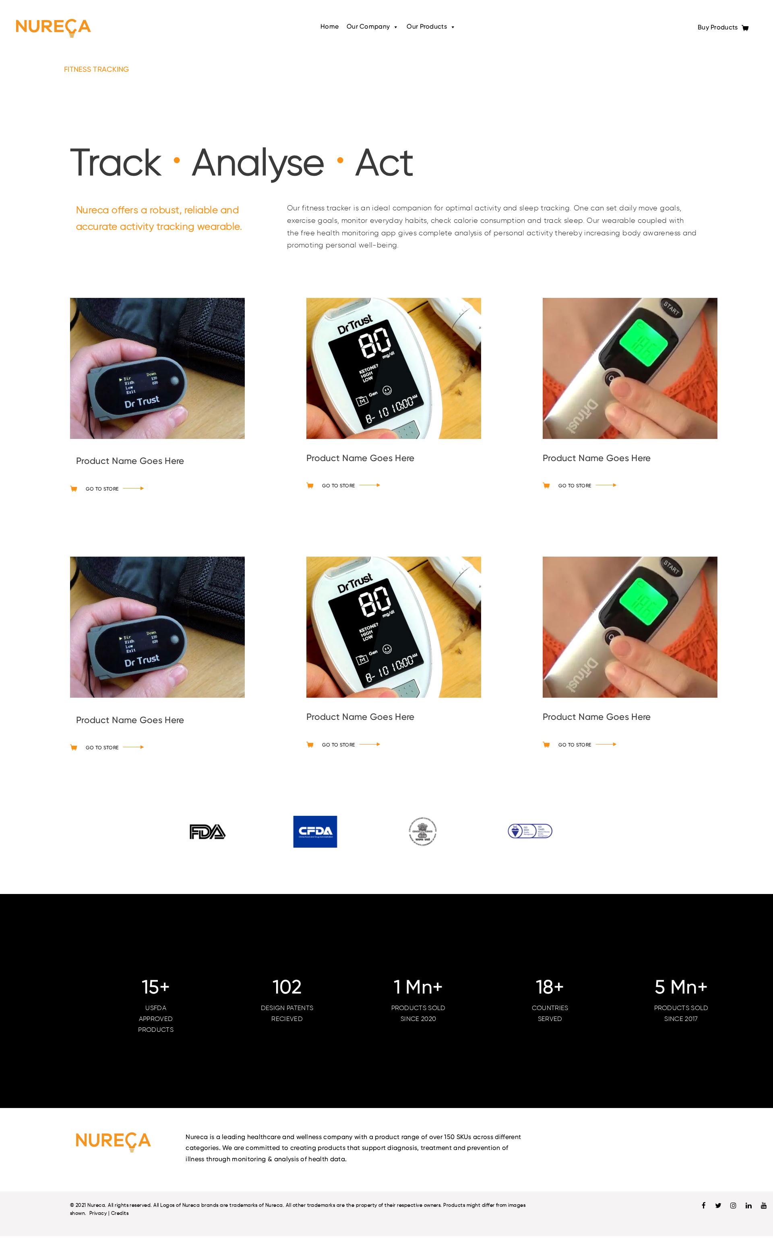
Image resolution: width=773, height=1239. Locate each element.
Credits (119, 1215)
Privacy (98, 1215)
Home (329, 27)
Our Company (368, 27)
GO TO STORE (102, 491)
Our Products (426, 27)
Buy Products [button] (719, 28)
